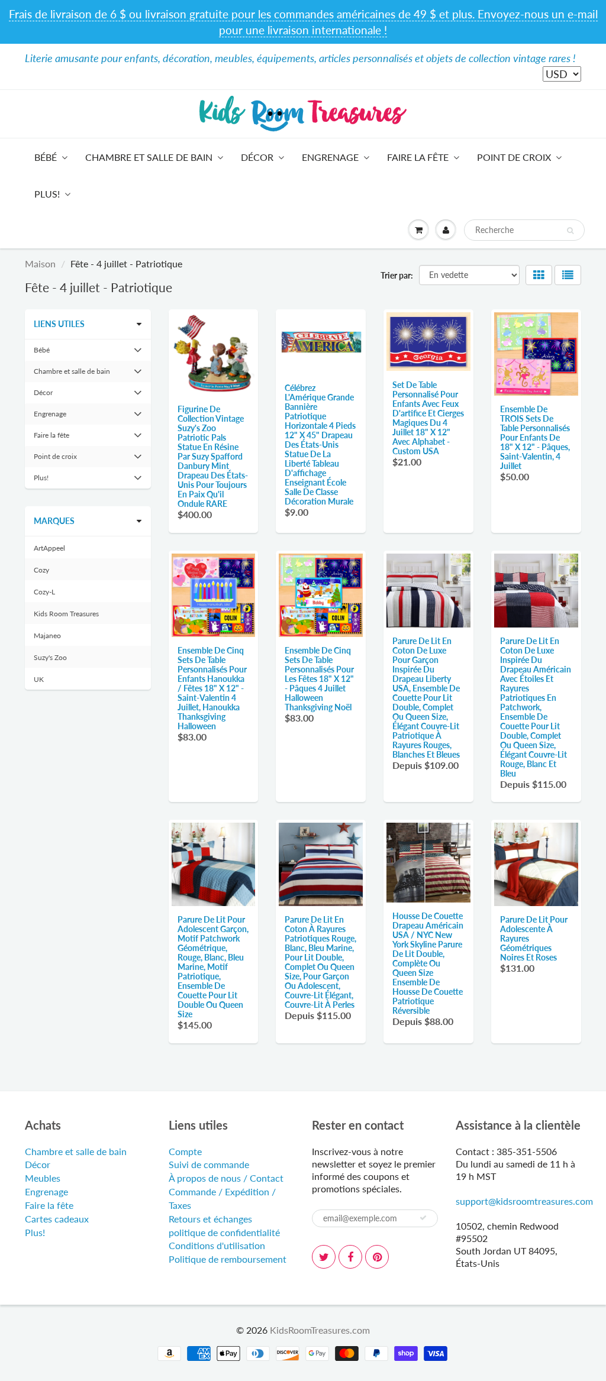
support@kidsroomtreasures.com (524, 1201)
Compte (185, 1151)
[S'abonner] (423, 1217)
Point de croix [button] (55, 459)
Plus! (47, 193)
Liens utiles (59, 324)
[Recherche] (570, 230)
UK (39, 679)
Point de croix (514, 157)
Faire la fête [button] (51, 438)
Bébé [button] (47, 352)
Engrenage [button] (49, 416)
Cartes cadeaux (57, 1218)
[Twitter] (324, 1257)
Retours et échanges (210, 1218)
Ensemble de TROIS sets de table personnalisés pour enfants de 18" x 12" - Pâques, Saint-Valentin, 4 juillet (535, 437)
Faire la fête (418, 157)
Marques (54, 521)
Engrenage (330, 157)
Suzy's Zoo (50, 657)
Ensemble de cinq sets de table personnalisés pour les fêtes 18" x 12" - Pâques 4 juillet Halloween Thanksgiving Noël (319, 678)
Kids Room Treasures (66, 613)
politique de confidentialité (224, 1232)
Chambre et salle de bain (148, 157)
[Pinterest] (377, 1257)
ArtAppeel (49, 548)
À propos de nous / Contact (226, 1177)
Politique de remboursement (227, 1258)
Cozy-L (44, 591)
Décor (257, 157)
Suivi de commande (209, 1164)
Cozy (41, 569)
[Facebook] (350, 1257)
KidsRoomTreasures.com (320, 1329)
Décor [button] (47, 395)
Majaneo (47, 635)
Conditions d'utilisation (217, 1245)
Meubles (42, 1177)
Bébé (45, 157)
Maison (40, 263)
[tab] (88, 350)
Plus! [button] (47, 480)
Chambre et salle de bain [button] (71, 374)
